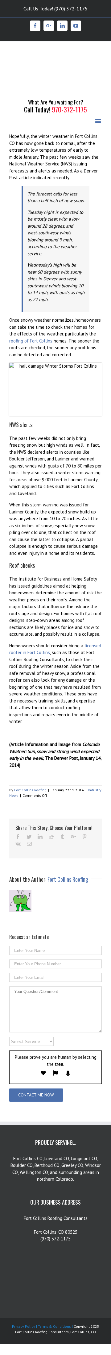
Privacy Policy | (24, 1291)
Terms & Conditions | (55, 1291)
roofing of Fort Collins (30, 306)
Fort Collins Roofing (30, 755)
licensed (92, 611)
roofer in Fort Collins (29, 618)
